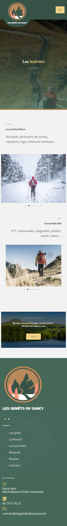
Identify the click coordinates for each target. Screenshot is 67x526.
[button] (5, 178)
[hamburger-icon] (60, 9)
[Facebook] (5, 419)
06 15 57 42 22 (11, 503)
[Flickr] (8, 419)
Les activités (35, 68)
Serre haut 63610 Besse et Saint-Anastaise (23, 490)
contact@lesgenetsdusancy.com (24, 513)
